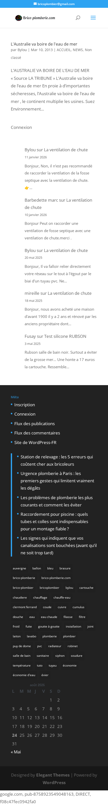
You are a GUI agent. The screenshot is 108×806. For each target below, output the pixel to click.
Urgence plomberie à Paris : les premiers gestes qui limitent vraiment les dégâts (57, 480)
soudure (76, 655)
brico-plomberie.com (56, 578)
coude (47, 607)
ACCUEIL (64, 49)
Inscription (24, 405)
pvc (39, 646)
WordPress (54, 782)
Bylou (22, 49)
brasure (65, 568)
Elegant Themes (53, 775)
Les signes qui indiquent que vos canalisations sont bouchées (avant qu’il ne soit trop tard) (59, 545)
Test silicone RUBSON (65, 336)
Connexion (21, 127)
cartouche (86, 587)
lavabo (31, 636)
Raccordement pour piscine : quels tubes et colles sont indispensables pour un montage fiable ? (54, 521)
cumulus (78, 607)
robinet (73, 646)
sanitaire (43, 655)
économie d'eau (24, 675)
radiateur (54, 646)
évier (44, 675)
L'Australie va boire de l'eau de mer (44, 44)
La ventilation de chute (66, 150)
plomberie (49, 636)
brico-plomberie (24, 578)
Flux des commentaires (37, 433)
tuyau (53, 665)
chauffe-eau (61, 597)
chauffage (40, 597)
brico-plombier (23, 587)
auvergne (19, 568)
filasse (68, 617)
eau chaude (49, 617)
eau (32, 617)
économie (70, 665)
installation (73, 626)
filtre (82, 617)
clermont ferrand (25, 607)
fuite (29, 626)
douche (18, 617)
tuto (39, 665)
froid (16, 626)
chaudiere (20, 597)
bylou (69, 587)
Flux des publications (34, 423)
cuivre (62, 607)
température (22, 665)
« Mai (16, 752)
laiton (17, 636)
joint (90, 626)
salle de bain (21, 655)
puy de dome (22, 646)
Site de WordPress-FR (35, 442)
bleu (50, 568)
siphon (60, 655)
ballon (36, 568)
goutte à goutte (49, 626)
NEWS (78, 49)
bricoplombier (49, 587)
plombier (69, 636)
